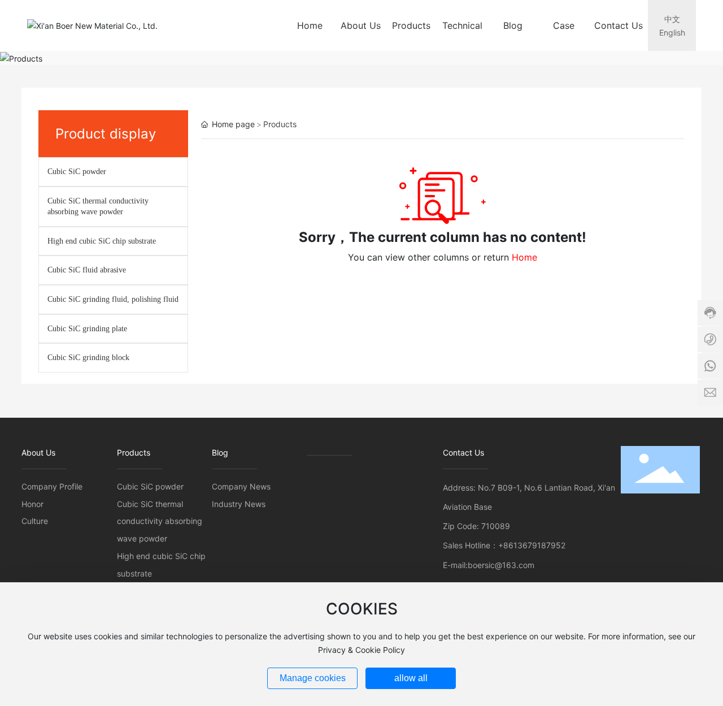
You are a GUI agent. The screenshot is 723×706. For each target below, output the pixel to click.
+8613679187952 (531, 545)
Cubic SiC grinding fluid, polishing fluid (112, 299)
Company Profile (51, 486)
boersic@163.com (501, 565)
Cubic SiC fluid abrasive (86, 270)
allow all (411, 678)
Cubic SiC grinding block (88, 357)
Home (524, 257)
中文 (672, 19)
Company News (241, 486)
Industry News (238, 504)
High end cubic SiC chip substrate (101, 241)
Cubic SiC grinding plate (87, 328)
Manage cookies (313, 678)
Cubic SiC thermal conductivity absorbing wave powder (159, 521)
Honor (32, 504)
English (672, 32)
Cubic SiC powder (76, 171)
